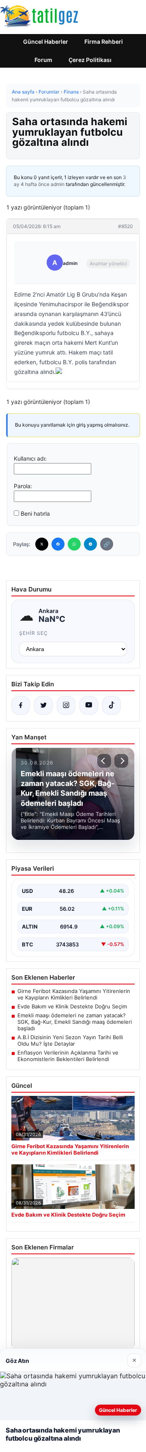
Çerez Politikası (90, 59)
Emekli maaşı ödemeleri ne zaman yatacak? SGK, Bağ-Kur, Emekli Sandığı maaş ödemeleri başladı (74, 1021)
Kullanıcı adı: (30, 458)
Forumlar (49, 92)
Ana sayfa (23, 92)
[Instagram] (66, 705)
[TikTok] (111, 705)
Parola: (23, 486)
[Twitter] (41, 544)
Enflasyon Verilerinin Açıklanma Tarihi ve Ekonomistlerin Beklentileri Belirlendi (67, 1055)
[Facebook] (58, 544)
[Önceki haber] (104, 761)
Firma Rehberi (103, 41)
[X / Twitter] (43, 705)
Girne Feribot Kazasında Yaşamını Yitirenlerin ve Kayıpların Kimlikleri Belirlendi (73, 994)
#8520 (125, 226)
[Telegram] (90, 544)
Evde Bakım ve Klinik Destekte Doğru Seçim (72, 1006)
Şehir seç (33, 633)
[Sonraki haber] (121, 761)
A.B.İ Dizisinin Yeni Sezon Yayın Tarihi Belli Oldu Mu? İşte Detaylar (70, 1040)
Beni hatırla (35, 513)
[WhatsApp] (74, 544)
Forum (43, 59)
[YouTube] (88, 705)
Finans (71, 92)
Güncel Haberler (45, 41)
